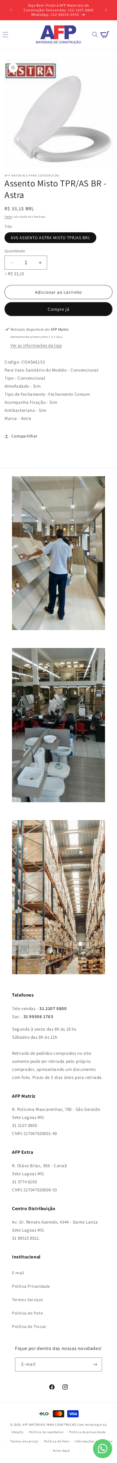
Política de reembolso (46, 1432)
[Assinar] (95, 1364)
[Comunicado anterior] (11, 9)
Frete (8, 217)
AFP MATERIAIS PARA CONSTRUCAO (49, 1424)
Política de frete (56, 1441)
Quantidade (14, 250)
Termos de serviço (24, 1441)
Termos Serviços (27, 1299)
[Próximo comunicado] (105, 9)
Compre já (59, 309)
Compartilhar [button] (24, 436)
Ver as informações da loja (36, 345)
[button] (95, 34)
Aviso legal (61, 1450)
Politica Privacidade (31, 1286)
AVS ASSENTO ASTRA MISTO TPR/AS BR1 (50, 237)
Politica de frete (27, 1313)
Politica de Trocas (29, 1326)
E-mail (18, 1272)
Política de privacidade (87, 1432)
